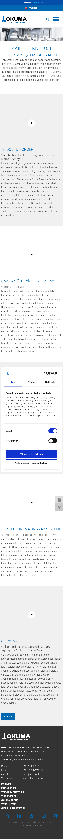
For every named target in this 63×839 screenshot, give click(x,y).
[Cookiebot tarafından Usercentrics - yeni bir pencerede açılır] (44, 374)
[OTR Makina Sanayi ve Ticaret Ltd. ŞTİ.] (14, 19)
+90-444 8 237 (31, 766)
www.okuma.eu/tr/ (33, 778)
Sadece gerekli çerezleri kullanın (31, 463)
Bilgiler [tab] (31, 382)
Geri (9, 717)
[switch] (50, 440)
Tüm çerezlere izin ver (31, 454)
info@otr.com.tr (31, 774)
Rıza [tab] (13, 382)
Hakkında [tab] (50, 382)
